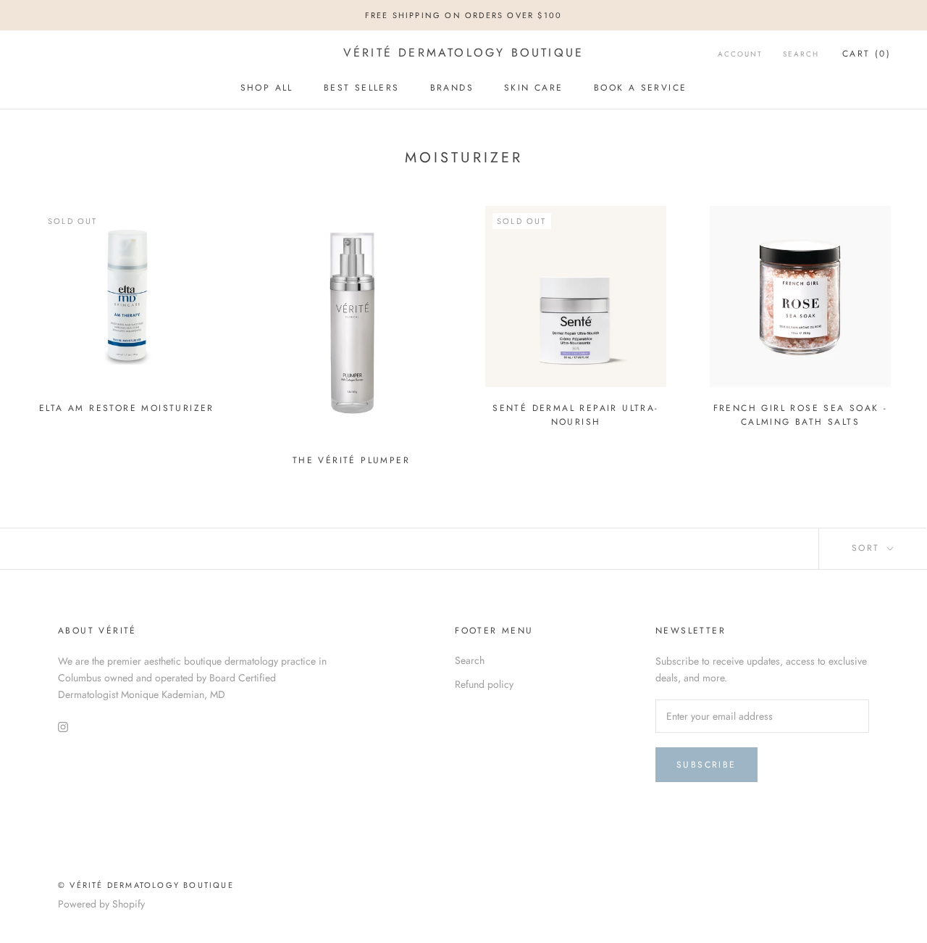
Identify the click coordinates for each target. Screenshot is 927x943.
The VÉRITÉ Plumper (351, 460)
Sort (868, 547)
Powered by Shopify (101, 904)
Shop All (266, 87)
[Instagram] (63, 726)
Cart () (866, 53)
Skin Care (533, 87)
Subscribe (706, 764)
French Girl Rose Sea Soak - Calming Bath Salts (800, 415)
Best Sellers (362, 87)
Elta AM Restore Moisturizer (126, 408)
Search (801, 54)
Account (740, 54)
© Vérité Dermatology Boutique (146, 885)
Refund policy (484, 684)
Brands (452, 87)
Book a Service (640, 87)
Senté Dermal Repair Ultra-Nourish (575, 415)
